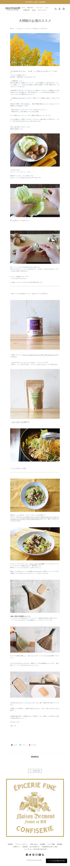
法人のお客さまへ (35, 846)
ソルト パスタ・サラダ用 (18, 422)
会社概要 (42, 844)
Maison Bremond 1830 (36, 860)
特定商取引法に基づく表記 (49, 846)
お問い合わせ (34, 844)
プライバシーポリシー (21, 844)
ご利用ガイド (16, 846)
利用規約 (10, 844)
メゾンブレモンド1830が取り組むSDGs (35, 849)
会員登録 (25, 846)
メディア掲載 (51, 844)
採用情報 (59, 844)
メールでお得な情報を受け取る (56, 861)
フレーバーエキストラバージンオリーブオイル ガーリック (40, 355)
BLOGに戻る (36, 771)
